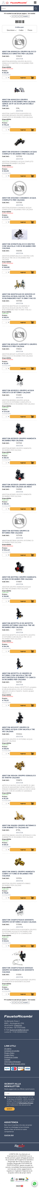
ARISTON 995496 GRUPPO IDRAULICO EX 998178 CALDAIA (19, 777)
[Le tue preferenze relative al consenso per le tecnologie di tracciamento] (35, 1186)
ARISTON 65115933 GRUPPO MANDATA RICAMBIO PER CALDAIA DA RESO (19, 486)
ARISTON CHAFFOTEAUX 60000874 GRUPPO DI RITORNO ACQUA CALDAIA (19, 921)
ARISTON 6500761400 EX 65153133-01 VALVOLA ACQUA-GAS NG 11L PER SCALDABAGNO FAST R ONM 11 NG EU (19, 296)
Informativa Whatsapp (12, 1062)
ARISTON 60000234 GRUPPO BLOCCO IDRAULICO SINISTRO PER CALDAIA (19, 53)
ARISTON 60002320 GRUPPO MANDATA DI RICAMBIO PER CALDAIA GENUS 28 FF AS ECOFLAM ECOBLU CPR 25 (18, 103)
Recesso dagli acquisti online (14, 1064)
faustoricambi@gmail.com (19, 1030)
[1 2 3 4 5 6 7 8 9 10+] (6, 77)
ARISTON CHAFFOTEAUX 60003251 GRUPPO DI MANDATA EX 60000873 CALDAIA (18, 970)
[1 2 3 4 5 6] (6, 946)
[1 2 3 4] (6, 849)
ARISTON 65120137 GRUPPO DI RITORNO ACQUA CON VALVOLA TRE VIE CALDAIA (18, 729)
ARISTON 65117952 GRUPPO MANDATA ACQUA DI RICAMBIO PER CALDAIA (19, 578)
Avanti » (26, 16)
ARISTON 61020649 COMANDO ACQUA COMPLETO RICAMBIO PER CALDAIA (19, 153)
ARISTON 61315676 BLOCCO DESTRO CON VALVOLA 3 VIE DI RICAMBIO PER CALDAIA (19, 246)
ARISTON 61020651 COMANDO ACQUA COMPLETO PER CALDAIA (19, 199)
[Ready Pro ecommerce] (19, 1186)
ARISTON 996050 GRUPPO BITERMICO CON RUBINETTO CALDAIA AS (19, 826)
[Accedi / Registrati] (4, 3)
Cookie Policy (9, 1055)
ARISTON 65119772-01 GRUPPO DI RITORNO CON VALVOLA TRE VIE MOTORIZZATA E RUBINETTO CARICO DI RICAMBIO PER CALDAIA (18, 676)
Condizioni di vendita (11, 1051)
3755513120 (18, 1025)
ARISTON (19, 59)
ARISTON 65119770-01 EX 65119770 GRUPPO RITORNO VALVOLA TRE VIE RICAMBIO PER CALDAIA (18, 625)
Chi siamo (7, 1049)
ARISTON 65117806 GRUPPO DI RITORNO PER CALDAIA (15, 532)
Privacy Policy (9, 1053)
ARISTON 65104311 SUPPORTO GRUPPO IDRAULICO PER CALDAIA (19, 345)
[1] (6, 322)
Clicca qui (9, 1135)
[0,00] (8, 3)
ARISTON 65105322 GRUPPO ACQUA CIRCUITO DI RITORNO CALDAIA (18, 391)
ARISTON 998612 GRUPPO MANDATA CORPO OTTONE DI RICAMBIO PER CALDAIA (18, 874)
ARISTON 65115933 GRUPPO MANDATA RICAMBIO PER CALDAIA (19, 439)
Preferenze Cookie (11, 1057)
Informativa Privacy (26, 1103)
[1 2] (6, 130)
